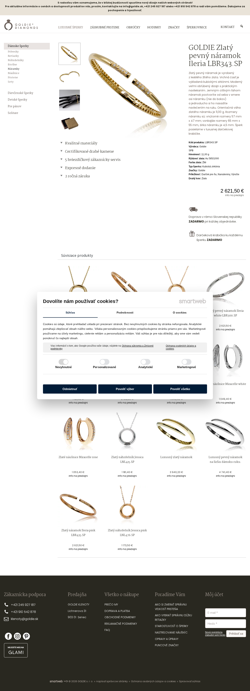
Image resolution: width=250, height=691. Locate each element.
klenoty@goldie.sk (24, 619)
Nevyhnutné (63, 367)
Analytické (145, 367)
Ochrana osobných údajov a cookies (181, 347)
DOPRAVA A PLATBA (117, 611)
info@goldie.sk (133, 6)
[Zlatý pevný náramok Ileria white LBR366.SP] (225, 286)
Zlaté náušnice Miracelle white (225, 384)
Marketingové (186, 367)
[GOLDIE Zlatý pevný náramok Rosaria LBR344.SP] (127, 286)
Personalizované (104, 367)
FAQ (107, 630)
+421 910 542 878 (23, 612)
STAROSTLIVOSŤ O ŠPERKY (171, 626)
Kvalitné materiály (81, 143)
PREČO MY (111, 604)
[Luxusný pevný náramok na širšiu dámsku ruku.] (225, 433)
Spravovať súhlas (189, 681)
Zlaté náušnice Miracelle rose (78, 457)
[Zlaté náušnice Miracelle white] (225, 360)
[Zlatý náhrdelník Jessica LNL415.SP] (127, 433)
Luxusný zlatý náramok (176, 457)
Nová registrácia (213, 632)
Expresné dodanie (80, 168)
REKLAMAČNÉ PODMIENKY (120, 624)
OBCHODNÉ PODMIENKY (120, 617)
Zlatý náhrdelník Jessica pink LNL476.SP (127, 533)
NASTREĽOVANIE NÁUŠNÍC (171, 632)
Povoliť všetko (180, 389)
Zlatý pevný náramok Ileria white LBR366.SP (225, 313)
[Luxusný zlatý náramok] (176, 433)
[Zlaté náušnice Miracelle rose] (78, 433)
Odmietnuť (69, 389)
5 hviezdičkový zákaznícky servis (93, 160)
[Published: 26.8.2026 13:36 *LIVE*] (66, 681)
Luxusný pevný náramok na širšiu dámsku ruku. (226, 459)
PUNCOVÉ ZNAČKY (167, 645)
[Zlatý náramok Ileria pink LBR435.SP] (78, 506)
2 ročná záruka (77, 176)
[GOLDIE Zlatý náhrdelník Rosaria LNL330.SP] (176, 286)
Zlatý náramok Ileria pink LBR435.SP (78, 533)
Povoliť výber (125, 389)
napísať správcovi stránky (112, 681)
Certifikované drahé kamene (90, 152)
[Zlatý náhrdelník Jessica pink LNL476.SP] (127, 506)
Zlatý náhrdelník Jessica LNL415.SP (127, 459)
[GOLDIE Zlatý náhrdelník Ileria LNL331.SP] (78, 286)
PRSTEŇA (172, 609)
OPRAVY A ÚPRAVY (166, 639)
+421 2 (15, 605)
